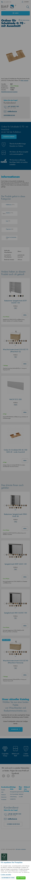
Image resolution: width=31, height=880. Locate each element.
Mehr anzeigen (24, 80)
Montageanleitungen (14, 791)
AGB (2, 792)
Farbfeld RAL (13, 799)
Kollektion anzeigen (8, 136)
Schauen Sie (14, 729)
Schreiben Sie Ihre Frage (13, 824)
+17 (15, 559)
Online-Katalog (13, 796)
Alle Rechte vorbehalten (21, 849)
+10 (15, 509)
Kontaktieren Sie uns (9, 115)
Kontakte (3, 789)
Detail (24, 315)
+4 (15, 345)
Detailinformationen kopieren (9, 92)
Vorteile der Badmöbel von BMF (21, 794)
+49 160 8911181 (7, 2)
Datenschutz (3, 797)
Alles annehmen (21, 877)
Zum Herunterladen (14, 794)
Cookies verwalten (6, 874)
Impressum (3, 794)
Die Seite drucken (25, 20)
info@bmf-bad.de (12, 111)
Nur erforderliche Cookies (7, 877)
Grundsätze (3, 799)
